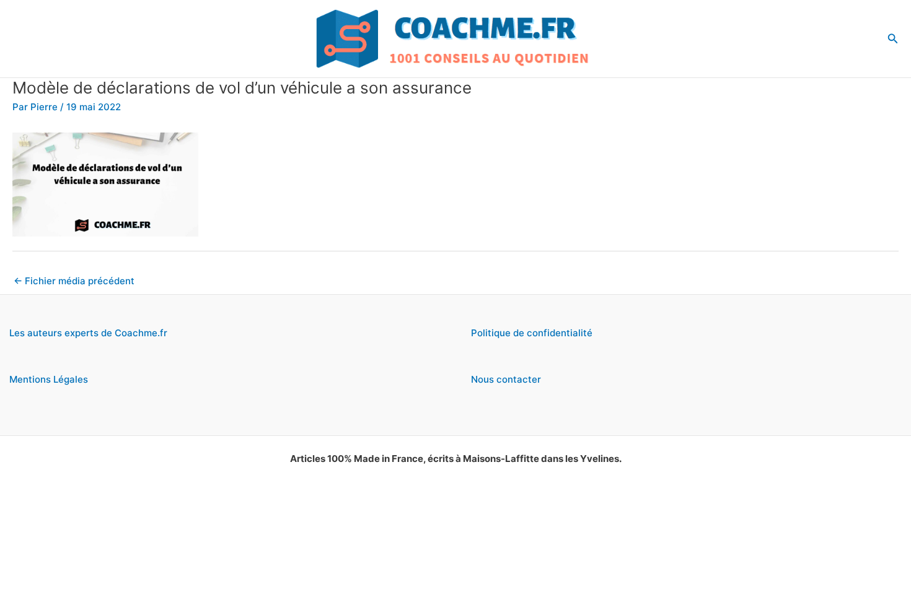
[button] (893, 38)
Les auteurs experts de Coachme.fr (88, 333)
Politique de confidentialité (531, 333)
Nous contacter (506, 379)
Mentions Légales (48, 379)
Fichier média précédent (74, 281)
